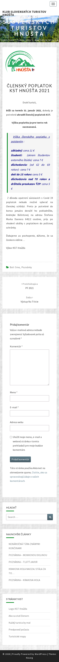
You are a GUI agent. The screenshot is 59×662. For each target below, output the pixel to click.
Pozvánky (26, 267)
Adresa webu (16, 422)
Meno (13, 392)
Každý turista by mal (20, 622)
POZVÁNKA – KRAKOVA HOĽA (24, 580)
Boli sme (15, 267)
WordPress (41, 654)
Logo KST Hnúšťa (18, 608)
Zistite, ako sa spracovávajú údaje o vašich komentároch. (28, 476)
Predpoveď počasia (19, 629)
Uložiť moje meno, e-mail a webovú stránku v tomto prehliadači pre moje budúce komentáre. (28, 443)
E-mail (14, 407)
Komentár (16, 346)
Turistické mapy (17, 636)
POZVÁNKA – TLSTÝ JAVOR (23, 561)
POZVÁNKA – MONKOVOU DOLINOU (28, 555)
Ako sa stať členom (19, 615)
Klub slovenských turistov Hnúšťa (24, 13)
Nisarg (29, 657)
